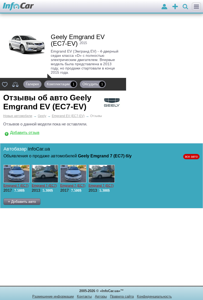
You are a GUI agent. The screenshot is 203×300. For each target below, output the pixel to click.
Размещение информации (53, 296)
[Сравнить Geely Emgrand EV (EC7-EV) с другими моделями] (15, 84)
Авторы (101, 296)
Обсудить (92, 84)
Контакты (84, 296)
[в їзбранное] (4, 84)
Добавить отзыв (24, 132)
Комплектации (61, 84)
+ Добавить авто (22, 201)
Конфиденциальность (154, 296)
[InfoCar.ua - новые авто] (18, 6)
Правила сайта (122, 296)
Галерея (32, 84)
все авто (191, 156)
